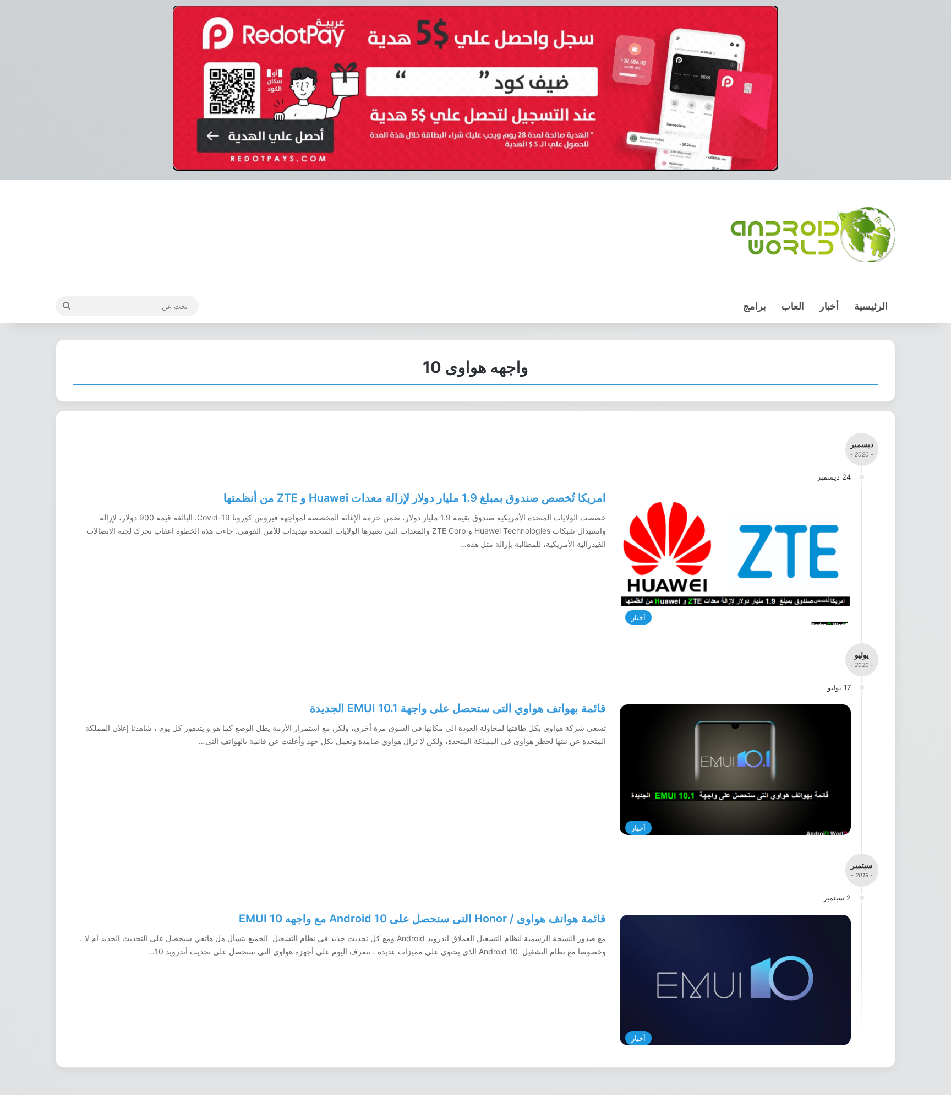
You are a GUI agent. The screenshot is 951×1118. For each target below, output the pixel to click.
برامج (754, 306)
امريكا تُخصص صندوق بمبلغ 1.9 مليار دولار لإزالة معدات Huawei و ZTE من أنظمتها (414, 497)
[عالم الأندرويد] (812, 235)
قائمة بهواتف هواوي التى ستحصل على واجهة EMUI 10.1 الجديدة (458, 708)
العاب (792, 306)
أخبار (829, 306)
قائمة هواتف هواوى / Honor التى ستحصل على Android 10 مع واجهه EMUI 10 (422, 918)
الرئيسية (871, 306)
